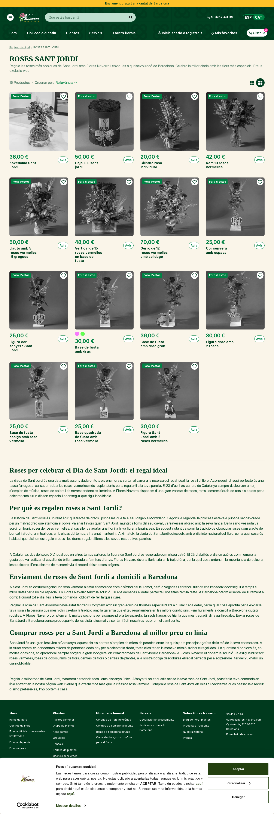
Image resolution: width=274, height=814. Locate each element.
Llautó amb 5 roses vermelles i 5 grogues (23, 252)
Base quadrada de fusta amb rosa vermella (88, 436)
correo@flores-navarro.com (244, 719)
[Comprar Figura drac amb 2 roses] (235, 300)
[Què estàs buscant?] (131, 17)
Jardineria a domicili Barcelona (152, 727)
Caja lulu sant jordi (86, 165)
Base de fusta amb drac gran (152, 344)
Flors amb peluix (19, 742)
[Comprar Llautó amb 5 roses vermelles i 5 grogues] (38, 206)
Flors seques (17, 748)
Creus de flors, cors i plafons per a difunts (114, 740)
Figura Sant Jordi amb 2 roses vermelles (154, 436)
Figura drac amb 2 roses (220, 344)
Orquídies (59, 737)
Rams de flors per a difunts (113, 731)
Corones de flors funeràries (113, 719)
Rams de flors (18, 719)
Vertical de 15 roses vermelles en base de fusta (88, 254)
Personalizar (235, 783)
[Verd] (82, 334)
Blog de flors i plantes (197, 719)
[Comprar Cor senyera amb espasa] (235, 206)
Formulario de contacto (240, 734)
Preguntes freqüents (196, 725)
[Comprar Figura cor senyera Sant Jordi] (38, 300)
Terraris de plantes (65, 750)
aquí (199, 783)
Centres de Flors (19, 725)
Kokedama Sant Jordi (22, 165)
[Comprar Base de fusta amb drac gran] (169, 300)
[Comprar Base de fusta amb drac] (104, 300)
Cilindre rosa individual (151, 165)
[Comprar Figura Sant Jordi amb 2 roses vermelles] (169, 391)
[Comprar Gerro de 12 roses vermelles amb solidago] (169, 206)
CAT (258, 17)
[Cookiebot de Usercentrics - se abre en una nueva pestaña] (27, 805)
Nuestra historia (193, 731)
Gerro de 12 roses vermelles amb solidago (154, 252)
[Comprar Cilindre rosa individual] (169, 121)
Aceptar (238, 769)
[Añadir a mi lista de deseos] (63, 96)
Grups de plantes (63, 725)
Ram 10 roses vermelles (217, 165)
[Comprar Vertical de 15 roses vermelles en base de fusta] (104, 206)
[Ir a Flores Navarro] (29, 17)
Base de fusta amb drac (87, 349)
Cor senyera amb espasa (216, 250)
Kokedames (60, 731)
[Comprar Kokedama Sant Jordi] (38, 121)
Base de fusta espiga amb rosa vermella (23, 436)
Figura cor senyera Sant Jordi (21, 346)
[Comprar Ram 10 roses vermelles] (235, 121)
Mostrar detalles (68, 805)
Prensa (187, 737)
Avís (63, 160)
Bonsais (58, 744)
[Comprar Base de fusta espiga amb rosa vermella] (38, 391)
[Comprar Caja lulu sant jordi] (104, 121)
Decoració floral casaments (157, 719)
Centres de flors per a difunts (114, 725)
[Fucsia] (77, 334)
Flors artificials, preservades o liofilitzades (28, 734)
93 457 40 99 (234, 714)
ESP (248, 17)
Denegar (238, 797)
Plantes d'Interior (63, 719)
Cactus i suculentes (65, 756)
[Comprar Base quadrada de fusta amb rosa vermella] (104, 391)
